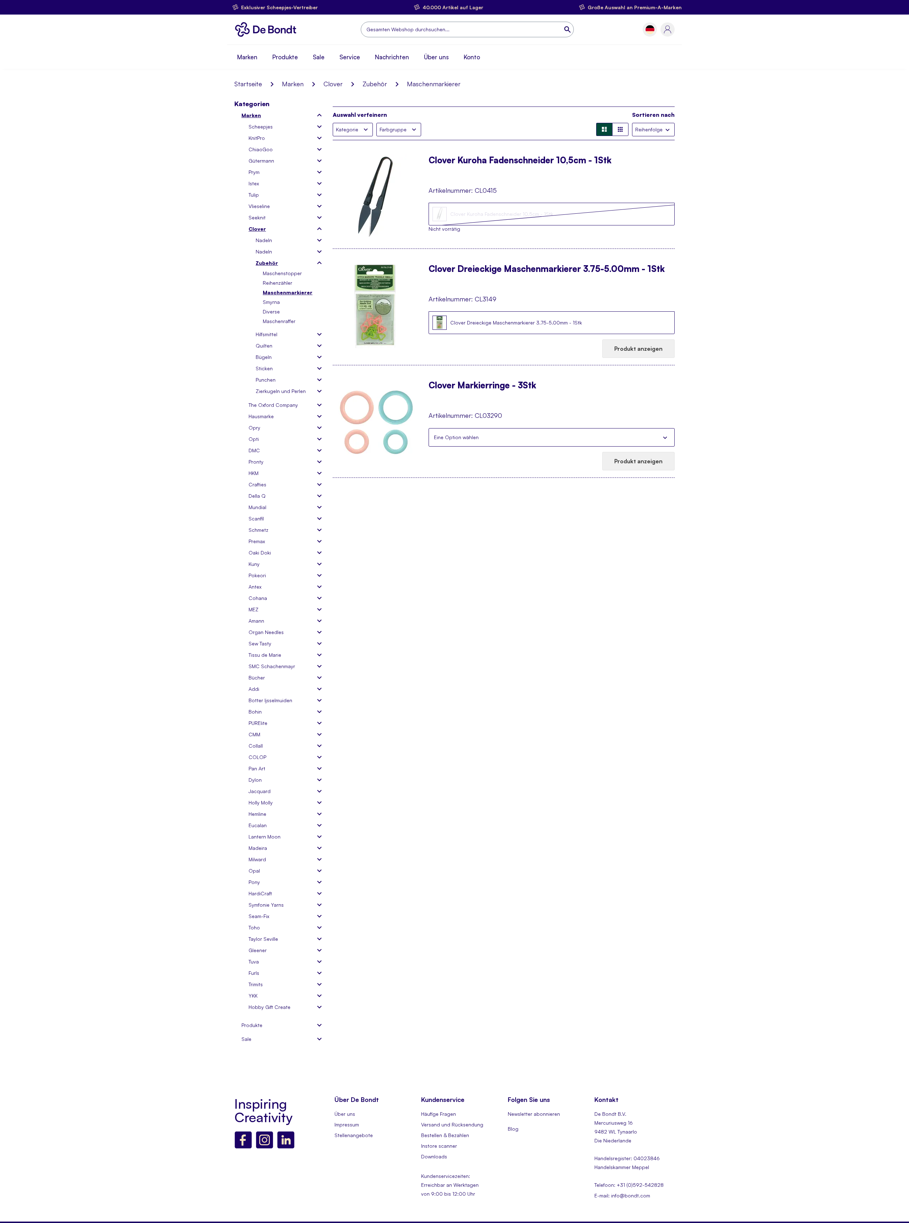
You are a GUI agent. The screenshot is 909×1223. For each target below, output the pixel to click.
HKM (253, 473)
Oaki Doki (260, 553)
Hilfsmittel (266, 334)
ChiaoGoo (261, 149)
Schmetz (258, 530)
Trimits (256, 984)
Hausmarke (261, 416)
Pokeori (257, 575)
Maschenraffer (279, 321)
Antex (255, 587)
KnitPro (257, 138)
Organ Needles (266, 632)
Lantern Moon (265, 837)
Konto (472, 57)
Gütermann (261, 161)
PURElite (258, 723)
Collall (256, 746)
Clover (333, 84)
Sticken (264, 368)
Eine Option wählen (456, 437)
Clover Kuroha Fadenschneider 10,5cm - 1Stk (520, 160)
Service (349, 57)
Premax (257, 541)
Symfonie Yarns (266, 905)
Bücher (257, 678)
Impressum (346, 1124)
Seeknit (257, 217)
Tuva (254, 962)
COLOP (257, 757)
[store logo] (267, 29)
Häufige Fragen (438, 1114)
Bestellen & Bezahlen (445, 1135)
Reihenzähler (277, 283)
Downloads (434, 1156)
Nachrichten (392, 57)
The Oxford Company (273, 405)
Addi (254, 689)
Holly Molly (261, 802)
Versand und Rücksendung (452, 1124)
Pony (254, 882)
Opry (254, 428)
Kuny (254, 564)
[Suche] (568, 29)
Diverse (271, 312)
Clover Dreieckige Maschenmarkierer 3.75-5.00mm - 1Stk (547, 269)
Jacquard (260, 791)
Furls (254, 973)
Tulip (254, 195)
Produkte (285, 57)
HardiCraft (260, 893)
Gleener (258, 950)
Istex (254, 183)
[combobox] (467, 29)
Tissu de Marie (265, 655)
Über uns (436, 57)
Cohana (258, 598)
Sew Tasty (260, 643)
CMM (254, 734)
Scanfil (256, 518)
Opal (254, 871)
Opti (254, 439)
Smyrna (271, 302)
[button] (650, 29)
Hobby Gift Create (269, 1007)
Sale (319, 57)
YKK (253, 996)
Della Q (257, 496)
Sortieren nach (653, 114)
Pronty (256, 462)
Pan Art (257, 768)
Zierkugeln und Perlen (281, 391)
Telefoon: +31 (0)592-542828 (629, 1185)
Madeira (258, 848)
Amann (256, 621)
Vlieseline (259, 206)
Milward (257, 859)
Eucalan (258, 825)
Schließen (665, 437)
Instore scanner (439, 1146)
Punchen (266, 380)
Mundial (257, 507)
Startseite (248, 84)
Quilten (264, 346)
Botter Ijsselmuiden (270, 700)
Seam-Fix (259, 916)
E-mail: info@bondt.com (622, 1195)
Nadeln (264, 240)
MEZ (253, 609)
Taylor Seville (263, 939)
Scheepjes (261, 127)
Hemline (257, 814)
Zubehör (375, 84)
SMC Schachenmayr (272, 666)
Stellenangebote (353, 1135)
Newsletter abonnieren (534, 1114)
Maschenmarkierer (287, 292)
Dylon (255, 780)
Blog (513, 1129)
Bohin (255, 712)
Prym (254, 172)
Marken (247, 57)
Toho (254, 927)
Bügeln (264, 357)
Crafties (257, 484)
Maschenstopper (282, 273)
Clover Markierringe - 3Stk (482, 386)
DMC (254, 450)
